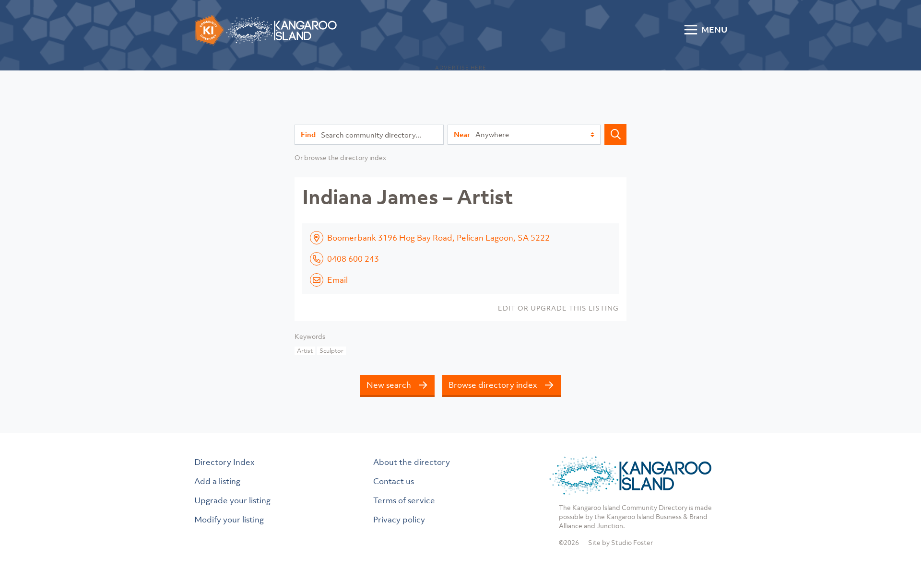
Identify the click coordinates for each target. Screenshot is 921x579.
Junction (610, 525)
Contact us (393, 481)
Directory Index (224, 462)
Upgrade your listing (232, 500)
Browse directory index (493, 385)
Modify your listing (229, 519)
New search (388, 385)
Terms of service (404, 500)
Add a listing (217, 481)
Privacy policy (399, 519)
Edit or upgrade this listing (558, 308)
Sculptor (331, 351)
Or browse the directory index (340, 157)
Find (308, 134)
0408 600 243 (353, 259)
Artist (305, 351)
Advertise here (460, 67)
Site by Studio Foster (620, 542)
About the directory (411, 462)
